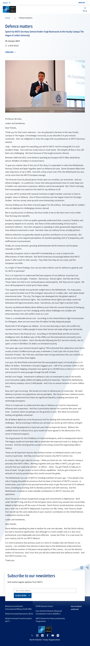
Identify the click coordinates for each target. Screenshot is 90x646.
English (9, 52)
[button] (83, 2)
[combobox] (83, 2)
